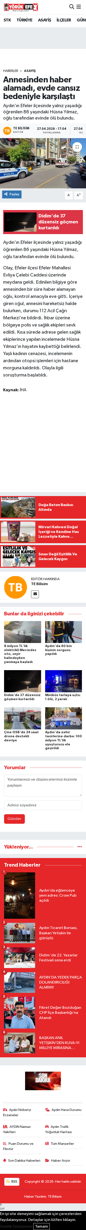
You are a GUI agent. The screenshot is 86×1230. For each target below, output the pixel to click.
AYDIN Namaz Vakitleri (17, 1129)
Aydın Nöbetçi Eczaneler (17, 1112)
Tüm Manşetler (62, 1143)
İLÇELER (64, 20)
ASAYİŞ (44, 20)
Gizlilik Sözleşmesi (16, 1227)
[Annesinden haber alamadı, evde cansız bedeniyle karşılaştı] (43, 163)
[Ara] (71, 7)
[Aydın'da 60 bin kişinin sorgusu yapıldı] (63, 632)
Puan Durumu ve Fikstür (18, 1146)
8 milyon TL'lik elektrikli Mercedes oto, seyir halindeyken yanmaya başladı (20, 654)
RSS (14, 1181)
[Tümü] (79, 847)
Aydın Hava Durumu (66, 1110)
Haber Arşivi (60, 1160)
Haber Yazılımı (35, 1196)
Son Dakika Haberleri (24, 1160)
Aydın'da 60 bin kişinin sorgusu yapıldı (58, 650)
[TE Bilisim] (15, 587)
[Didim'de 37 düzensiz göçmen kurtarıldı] (22, 681)
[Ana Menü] (78, 7)
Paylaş (14, 194)
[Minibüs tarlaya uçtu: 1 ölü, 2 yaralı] (63, 681)
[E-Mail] (35, 594)
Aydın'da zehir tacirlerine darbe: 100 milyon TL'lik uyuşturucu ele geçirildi (63, 740)
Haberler (10, 71)
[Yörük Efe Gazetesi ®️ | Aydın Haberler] (21, 7)
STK (7, 20)
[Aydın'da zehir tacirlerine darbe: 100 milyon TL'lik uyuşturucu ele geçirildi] (63, 718)
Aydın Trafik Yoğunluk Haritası (58, 1129)
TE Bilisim (39, 584)
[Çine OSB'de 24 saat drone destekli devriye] (22, 718)
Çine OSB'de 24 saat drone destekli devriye (21, 736)
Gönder (14, 819)
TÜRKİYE (24, 20)
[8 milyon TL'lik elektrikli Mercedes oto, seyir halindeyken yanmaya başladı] (22, 632)
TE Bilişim (55, 1196)
